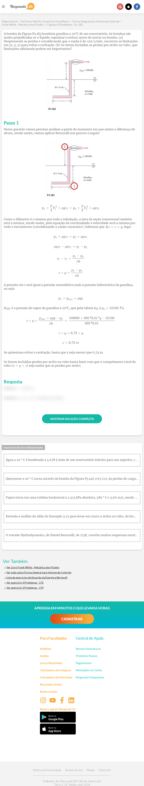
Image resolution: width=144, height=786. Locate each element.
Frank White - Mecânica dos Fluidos (23, 24)
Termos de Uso (74, 770)
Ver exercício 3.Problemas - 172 (25, 582)
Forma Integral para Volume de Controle (95, 21)
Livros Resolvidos (51, 663)
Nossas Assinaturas (88, 648)
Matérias (45, 648)
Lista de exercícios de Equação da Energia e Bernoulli (37, 577)
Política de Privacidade (47, 770)
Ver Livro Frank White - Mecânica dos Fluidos (32, 567)
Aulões (44, 656)
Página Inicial (9, 21)
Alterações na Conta (89, 670)
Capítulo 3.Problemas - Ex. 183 (65, 24)
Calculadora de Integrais (55, 670)
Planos (91, 770)
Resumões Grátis (51, 684)
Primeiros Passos (87, 656)
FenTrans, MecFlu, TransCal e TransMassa (45, 21)
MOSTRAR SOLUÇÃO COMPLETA (72, 418)
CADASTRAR (72, 619)
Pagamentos (84, 663)
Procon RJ (105, 770)
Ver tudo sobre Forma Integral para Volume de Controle (38, 572)
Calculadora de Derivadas (56, 677)
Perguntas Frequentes (90, 677)
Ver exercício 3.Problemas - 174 (25, 587)
